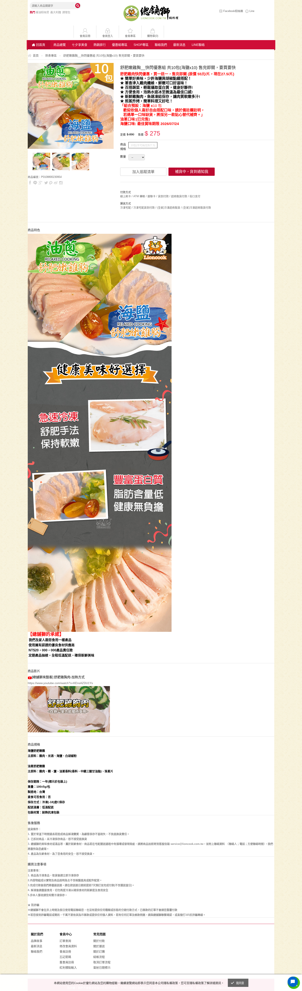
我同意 (240, 983)
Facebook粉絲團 (233, 11)
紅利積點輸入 (68, 967)
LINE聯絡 (198, 44)
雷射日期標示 (102, 967)
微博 (56, 183)
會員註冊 (85, 35)
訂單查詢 (65, 940)
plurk (51, 183)
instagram (61, 183)
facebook (30, 183)
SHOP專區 (141, 44)
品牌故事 (36, 940)
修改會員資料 (68, 946)
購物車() (152, 35)
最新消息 (179, 44)
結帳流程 (99, 957)
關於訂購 (99, 951)
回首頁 (40, 44)
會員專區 (130, 35)
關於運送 (99, 946)
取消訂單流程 (102, 962)
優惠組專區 (119, 44)
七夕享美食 (79, 44)
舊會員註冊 (67, 962)
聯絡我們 (161, 44)
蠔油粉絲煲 (42, 12)
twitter (46, 183)
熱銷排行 (99, 44)
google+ (40, 183)
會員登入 (107, 35)
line (35, 183)
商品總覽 (59, 44)
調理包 (66, 12)
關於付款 (99, 940)
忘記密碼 (65, 957)
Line (251, 11)
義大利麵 (55, 12)
